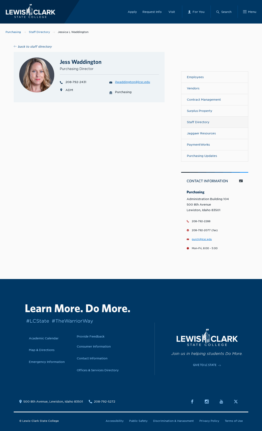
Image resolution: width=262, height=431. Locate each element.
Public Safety (138, 420)
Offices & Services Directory (98, 370)
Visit (171, 12)
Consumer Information (94, 346)
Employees (195, 77)
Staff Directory (39, 32)
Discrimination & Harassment (173, 420)
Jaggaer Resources (201, 133)
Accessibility (115, 420)
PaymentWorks (198, 144)
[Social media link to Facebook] (194, 401)
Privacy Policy (209, 420)
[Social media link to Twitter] (238, 401)
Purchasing (13, 32)
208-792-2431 (76, 82)
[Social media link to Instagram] (209, 401)
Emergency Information (47, 361)
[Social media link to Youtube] (223, 401)
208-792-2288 (201, 221)
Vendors (193, 88)
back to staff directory (35, 46)
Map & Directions (41, 350)
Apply (132, 12)
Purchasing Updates (202, 156)
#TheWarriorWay (72, 321)
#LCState (37, 321)
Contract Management (204, 99)
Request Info (152, 12)
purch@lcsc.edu (202, 239)
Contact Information (92, 358)
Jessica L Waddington (73, 32)
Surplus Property (199, 111)
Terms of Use (234, 420)
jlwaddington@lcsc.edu (132, 82)
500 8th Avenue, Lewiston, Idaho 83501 (53, 401)
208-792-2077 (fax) (205, 230)
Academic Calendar (44, 338)
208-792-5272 (104, 401)
